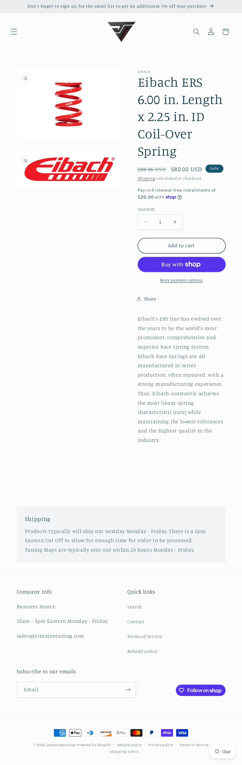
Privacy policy (160, 745)
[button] (14, 32)
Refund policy (142, 651)
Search (134, 606)
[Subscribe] (128, 689)
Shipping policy (124, 751)
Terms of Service (145, 636)
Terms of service (194, 745)
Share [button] (150, 298)
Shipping (146, 178)
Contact (135, 621)
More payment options (181, 280)
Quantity (146, 209)
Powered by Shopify (93, 745)
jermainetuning (61, 745)
